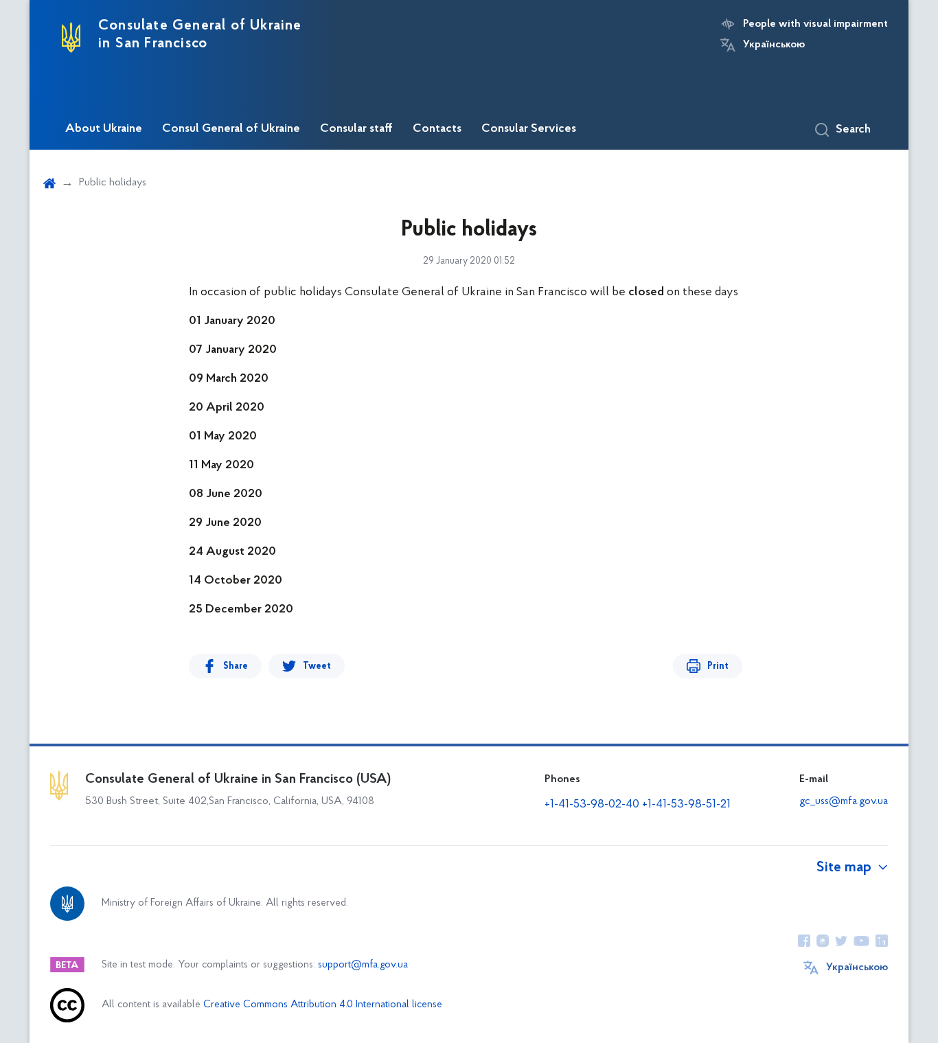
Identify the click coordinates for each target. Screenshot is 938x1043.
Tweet (317, 666)
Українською (774, 44)
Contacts (437, 129)
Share (235, 666)
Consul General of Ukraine (231, 129)
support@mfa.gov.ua (363, 965)
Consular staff (356, 129)
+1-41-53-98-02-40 (592, 805)
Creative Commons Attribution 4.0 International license (322, 1005)
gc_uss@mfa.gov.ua (843, 801)
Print (718, 666)
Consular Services (528, 129)
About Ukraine (103, 129)
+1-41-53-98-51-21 (686, 805)
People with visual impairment (815, 24)
